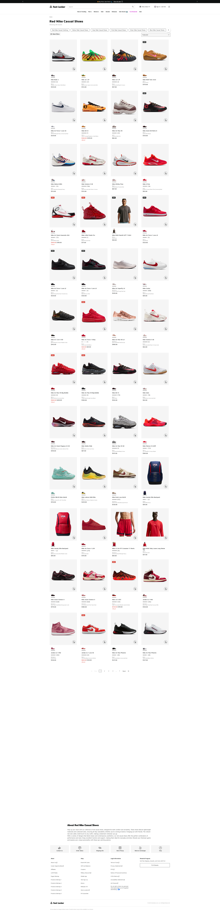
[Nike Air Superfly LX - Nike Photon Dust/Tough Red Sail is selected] (114, 284)
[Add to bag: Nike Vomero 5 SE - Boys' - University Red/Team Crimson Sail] (165, 328)
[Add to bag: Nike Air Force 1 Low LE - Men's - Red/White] (165, 224)
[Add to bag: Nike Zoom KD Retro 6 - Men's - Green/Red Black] (165, 120)
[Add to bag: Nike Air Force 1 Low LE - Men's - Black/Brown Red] (104, 277)
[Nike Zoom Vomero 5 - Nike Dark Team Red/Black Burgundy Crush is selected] (53, 595)
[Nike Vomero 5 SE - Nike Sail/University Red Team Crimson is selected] (84, 180)
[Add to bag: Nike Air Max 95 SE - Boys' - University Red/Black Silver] (135, 435)
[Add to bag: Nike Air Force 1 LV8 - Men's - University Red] (104, 537)
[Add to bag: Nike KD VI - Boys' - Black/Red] (135, 382)
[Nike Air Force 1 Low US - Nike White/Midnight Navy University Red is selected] (53, 126)
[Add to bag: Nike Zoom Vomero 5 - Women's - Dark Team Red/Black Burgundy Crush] (74, 588)
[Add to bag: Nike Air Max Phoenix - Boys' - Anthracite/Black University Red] (135, 642)
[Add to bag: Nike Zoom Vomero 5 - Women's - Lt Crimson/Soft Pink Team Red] (104, 588)
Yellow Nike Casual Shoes (80, 30)
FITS (112, 869)
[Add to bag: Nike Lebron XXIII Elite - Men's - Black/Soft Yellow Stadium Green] (104, 486)
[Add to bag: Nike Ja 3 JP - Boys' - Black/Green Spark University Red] (104, 68)
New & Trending (81, 11)
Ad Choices (114, 883)
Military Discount (85, 873)
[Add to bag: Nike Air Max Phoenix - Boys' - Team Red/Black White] (165, 642)
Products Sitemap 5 (56, 893)
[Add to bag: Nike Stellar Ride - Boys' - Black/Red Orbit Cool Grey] (104, 435)
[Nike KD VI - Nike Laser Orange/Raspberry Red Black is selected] (84, 126)
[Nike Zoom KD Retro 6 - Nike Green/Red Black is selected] (145, 126)
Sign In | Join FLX (161, 6)
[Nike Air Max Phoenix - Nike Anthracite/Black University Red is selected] (114, 648)
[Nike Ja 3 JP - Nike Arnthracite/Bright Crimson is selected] (114, 75)
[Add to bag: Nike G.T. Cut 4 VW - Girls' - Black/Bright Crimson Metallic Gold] (74, 328)
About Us (53, 862)
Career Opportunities (56, 866)
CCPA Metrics (114, 876)
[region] (110, 2)
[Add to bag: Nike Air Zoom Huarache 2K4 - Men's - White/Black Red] (74, 224)
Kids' (102, 11)
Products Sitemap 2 (56, 883)
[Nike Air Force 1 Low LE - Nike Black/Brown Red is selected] (84, 284)
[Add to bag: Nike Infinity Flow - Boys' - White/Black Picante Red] (135, 173)
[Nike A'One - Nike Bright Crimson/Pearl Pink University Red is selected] (145, 180)
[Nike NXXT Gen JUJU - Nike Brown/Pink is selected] (145, 75)
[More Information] (122, 2)
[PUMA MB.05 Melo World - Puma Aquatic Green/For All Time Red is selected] (53, 493)
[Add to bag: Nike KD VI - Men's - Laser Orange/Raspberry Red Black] (104, 120)
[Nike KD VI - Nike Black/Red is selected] (114, 388)
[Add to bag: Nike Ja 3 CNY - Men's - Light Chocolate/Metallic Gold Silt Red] (135, 588)
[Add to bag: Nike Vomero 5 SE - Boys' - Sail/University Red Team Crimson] (104, 173)
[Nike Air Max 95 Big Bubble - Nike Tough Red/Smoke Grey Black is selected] (84, 388)
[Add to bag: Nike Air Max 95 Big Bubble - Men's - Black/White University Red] (74, 382)
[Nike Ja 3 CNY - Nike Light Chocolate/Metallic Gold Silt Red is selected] (114, 595)
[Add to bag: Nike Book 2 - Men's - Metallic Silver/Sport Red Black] (74, 68)
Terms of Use (114, 862)
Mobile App (84, 876)
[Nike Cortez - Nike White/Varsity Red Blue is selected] (145, 284)
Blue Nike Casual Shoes (157, 30)
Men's (90, 11)
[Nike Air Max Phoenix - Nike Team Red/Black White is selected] (145, 648)
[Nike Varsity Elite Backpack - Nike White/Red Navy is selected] (145, 493)
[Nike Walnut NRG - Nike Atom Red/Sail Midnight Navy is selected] (53, 180)
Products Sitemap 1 (56, 879)
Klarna (82, 883)
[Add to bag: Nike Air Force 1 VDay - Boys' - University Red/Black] (104, 328)
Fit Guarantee (84, 893)
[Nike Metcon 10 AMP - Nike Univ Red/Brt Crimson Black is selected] (145, 442)
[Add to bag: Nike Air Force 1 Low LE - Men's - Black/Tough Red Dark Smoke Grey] (74, 277)
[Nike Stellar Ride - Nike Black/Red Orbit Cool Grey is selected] (84, 442)
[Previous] (23, 1)
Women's (96, 11)
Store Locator (84, 890)
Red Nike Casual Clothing (60, 30)
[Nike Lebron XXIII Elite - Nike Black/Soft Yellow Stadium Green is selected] (84, 493)
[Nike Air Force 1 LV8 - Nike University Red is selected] (84, 544)
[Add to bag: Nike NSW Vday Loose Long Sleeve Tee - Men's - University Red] (165, 537)
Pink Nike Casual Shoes (118, 30)
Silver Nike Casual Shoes (137, 30)
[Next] (197, 1)
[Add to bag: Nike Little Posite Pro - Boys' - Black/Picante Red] (104, 224)
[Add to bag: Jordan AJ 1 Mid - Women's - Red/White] (74, 642)
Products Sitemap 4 (56, 890)
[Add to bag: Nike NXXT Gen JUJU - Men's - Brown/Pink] (165, 68)
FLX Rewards (133, 11)
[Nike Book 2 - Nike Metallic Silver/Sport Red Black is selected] (53, 75)
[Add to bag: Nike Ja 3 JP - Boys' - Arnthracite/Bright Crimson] (135, 68)
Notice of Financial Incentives (119, 873)
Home (51, 17)
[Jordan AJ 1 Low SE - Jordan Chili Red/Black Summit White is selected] (84, 648)
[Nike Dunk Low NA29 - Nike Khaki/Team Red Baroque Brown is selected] (114, 493)
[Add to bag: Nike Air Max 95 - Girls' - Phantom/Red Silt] (135, 120)
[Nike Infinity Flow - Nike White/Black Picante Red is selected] (114, 180)
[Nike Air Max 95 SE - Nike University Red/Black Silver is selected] (114, 442)
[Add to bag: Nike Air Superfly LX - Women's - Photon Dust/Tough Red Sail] (135, 277)
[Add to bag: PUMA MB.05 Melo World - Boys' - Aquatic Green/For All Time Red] (74, 486)
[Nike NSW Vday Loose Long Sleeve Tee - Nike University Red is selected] (145, 544)
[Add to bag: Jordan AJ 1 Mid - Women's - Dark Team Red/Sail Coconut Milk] (165, 588)
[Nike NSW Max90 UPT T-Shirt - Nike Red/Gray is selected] (114, 231)
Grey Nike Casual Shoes (99, 30)
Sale (140, 11)
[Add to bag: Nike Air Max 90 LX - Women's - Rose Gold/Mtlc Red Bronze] (135, 328)
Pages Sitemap (55, 876)
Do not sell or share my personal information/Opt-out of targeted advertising (119, 887)
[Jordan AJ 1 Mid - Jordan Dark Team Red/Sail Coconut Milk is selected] (145, 595)
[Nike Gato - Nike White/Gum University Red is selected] (145, 388)
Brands (108, 11)
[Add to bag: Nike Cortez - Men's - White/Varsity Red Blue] (165, 277)
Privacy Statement (116, 866)
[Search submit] (133, 7)
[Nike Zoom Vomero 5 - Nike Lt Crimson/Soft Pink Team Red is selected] (84, 595)
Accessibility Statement (117, 879)
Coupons (83, 869)
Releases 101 (84, 886)
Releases (114, 11)
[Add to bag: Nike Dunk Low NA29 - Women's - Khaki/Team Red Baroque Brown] (135, 486)
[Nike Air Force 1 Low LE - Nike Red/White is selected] (145, 231)
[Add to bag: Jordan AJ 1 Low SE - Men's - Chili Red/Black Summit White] (104, 642)
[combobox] (101, 7)
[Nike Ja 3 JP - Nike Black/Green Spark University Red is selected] (84, 75)
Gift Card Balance (85, 866)
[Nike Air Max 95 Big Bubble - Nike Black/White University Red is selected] (53, 388)
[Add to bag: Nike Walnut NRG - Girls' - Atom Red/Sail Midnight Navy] (74, 173)
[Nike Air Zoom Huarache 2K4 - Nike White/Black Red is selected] (53, 231)
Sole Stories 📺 (123, 11)
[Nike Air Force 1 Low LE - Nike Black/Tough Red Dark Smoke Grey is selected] (53, 284)
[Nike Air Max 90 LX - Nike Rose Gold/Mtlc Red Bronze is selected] (114, 335)
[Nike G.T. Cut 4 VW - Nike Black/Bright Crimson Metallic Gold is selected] (53, 335)
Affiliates (53, 869)
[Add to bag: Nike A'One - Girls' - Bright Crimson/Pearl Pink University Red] (165, 173)
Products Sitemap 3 (56, 886)
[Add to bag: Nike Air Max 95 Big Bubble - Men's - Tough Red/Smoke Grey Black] (104, 382)
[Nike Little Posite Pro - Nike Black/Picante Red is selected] (84, 231)
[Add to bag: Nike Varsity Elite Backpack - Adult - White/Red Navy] (165, 486)
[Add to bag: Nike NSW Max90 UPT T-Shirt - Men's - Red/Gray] (135, 224)
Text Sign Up (84, 879)
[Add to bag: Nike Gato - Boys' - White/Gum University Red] (165, 382)
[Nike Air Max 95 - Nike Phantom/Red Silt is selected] (114, 126)
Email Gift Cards (85, 862)
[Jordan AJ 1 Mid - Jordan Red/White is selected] (53, 648)
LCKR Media (54, 873)
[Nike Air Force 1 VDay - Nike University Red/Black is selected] (84, 335)
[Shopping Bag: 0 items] (169, 7)
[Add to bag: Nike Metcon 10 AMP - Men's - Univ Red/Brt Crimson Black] (165, 435)
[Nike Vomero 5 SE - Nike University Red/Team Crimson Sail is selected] (145, 335)
